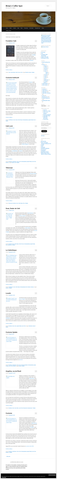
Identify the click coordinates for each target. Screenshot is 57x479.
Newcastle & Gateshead (45, 148)
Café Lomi (9, 126)
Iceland (45, 75)
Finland (45, 69)
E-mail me (45, 109)
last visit (20, 359)
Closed (16, 119)
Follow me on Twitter (46, 111)
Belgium (45, 65)
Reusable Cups (37, 28)
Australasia (44, 89)
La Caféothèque (14, 150)
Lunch (33, 161)
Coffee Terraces (17, 72)
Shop (21, 28)
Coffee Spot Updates (24, 364)
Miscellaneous (44, 96)
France (45, 71)
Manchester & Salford (45, 151)
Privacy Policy (45, 119)
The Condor (43, 52)
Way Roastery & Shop (45, 58)
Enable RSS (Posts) (46, 115)
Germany (45, 74)
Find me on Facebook (47, 114)
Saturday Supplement (46, 98)
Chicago (42, 144)
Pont (42, 53)
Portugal (45, 81)
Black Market (34, 423)
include (30, 72)
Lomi (15, 162)
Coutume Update (11, 332)
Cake (9, 72)
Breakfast (10, 161)
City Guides (31, 28)
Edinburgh (43, 147)
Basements (10, 203)
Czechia (45, 67)
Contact (14, 28)
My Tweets (43, 135)
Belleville (31, 60)
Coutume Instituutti (12, 77)
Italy (45, 78)
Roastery (7, 162)
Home (7, 28)
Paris (21, 72)
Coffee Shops (13, 72)
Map (18, 28)
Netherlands (46, 79)
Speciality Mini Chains (46, 100)
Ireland (45, 77)
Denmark (45, 68)
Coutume (30, 82)
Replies (32, 72)
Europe (43, 64)
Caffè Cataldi (27, 227)
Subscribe (44, 131)
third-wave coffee (33, 173)
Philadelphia (43, 150)
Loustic (8, 293)
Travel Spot (26, 28)
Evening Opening (25, 119)
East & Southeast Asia (46, 62)
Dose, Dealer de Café (13, 208)
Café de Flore (31, 378)
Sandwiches (10, 244)
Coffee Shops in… (45, 90)
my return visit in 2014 (30, 446)
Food (43, 95)
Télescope (9, 168)
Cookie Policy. (4, 477)
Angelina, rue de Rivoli (13, 371)
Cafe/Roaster (11, 119)
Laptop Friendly (30, 119)
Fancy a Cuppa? (22, 215)
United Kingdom (45, 83)
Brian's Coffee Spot (14, 6)
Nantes (47, 72)
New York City (43, 141)
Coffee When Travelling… (46, 93)
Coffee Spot (44, 91)
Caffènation (8, 318)
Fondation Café (11, 41)
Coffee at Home (8, 30)
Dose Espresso (30, 213)
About (11, 28)
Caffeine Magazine (25, 144)
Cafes (18, 161)
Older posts (8, 456)
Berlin (42, 145)
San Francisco (43, 149)
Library (43, 28)
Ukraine (45, 82)
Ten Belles (34, 54)
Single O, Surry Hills (44, 56)
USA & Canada (44, 84)
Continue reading (9, 69)
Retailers (29, 286)
